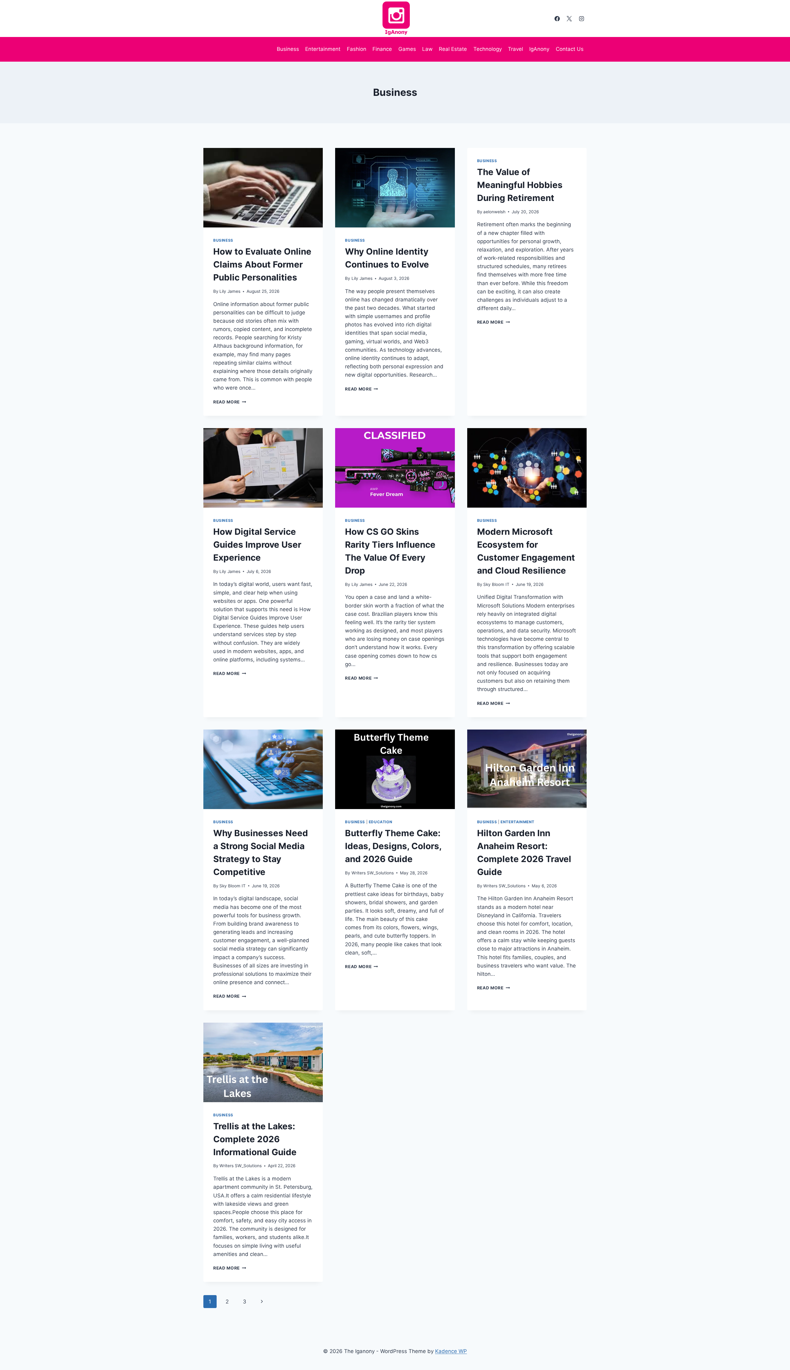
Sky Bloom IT (496, 584)
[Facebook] (557, 18)
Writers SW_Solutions (372, 872)
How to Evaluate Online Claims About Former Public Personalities (262, 264)
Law (427, 49)
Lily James (229, 291)
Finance (382, 49)
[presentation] (263, 187)
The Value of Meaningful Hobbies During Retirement (520, 185)
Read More (229, 401)
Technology (487, 49)
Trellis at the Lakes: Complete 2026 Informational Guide (255, 1139)
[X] (569, 18)
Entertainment (322, 49)
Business (288, 49)
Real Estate (453, 49)
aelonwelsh (494, 211)
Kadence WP (451, 1351)
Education (380, 822)
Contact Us (570, 49)
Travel (515, 49)
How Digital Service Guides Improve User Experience (257, 544)
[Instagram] (581, 18)
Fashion (356, 49)
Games (407, 49)
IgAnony (539, 49)
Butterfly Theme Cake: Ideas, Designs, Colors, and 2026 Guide (393, 846)
